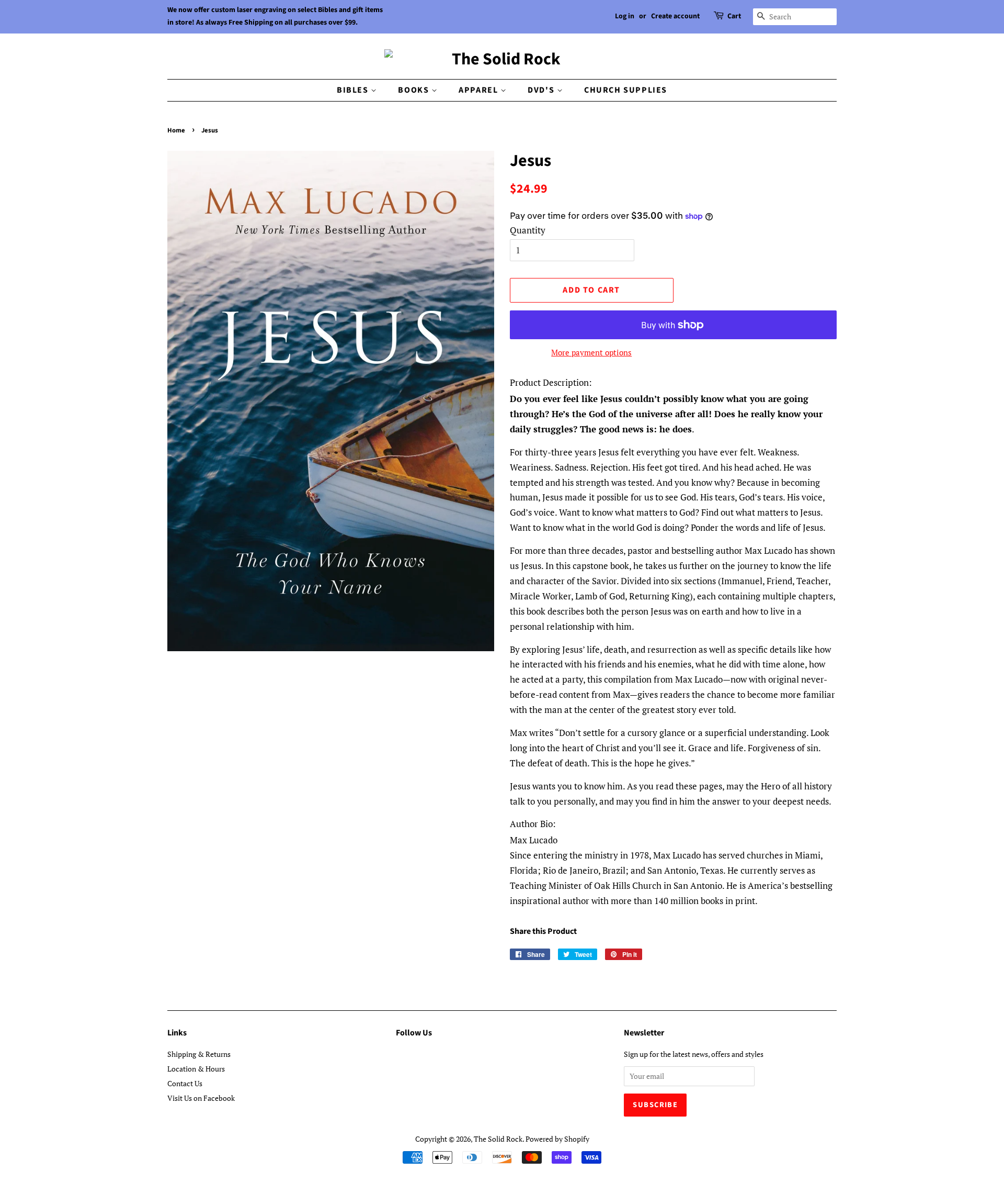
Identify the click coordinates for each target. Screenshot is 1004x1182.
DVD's (542, 90)
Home (176, 130)
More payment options (591, 352)
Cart (734, 16)
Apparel (479, 90)
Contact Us (184, 1083)
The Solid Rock (498, 1139)
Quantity (527, 230)
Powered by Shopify (557, 1139)
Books (414, 90)
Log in (624, 16)
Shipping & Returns (199, 1054)
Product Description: (551, 382)
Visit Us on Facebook (201, 1098)
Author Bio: (533, 824)
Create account (675, 16)
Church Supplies (625, 90)
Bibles (354, 90)
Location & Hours (196, 1069)
